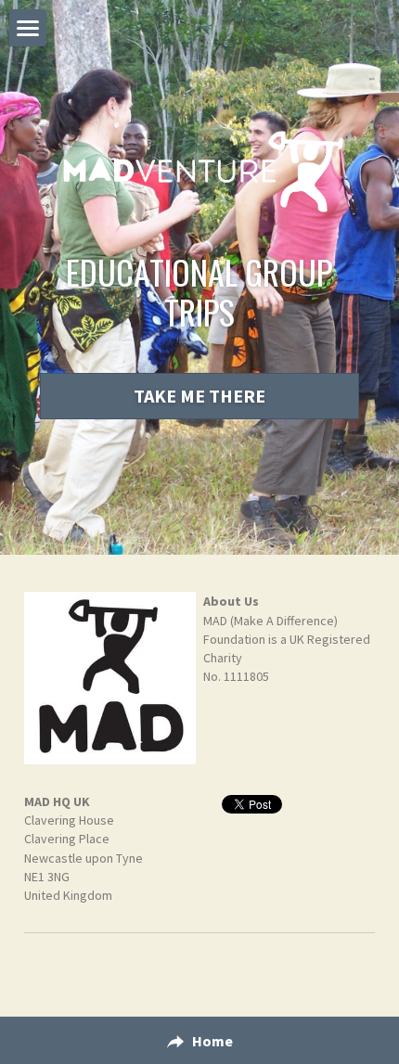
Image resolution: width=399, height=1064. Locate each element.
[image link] (110, 677)
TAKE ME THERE (199, 395)
